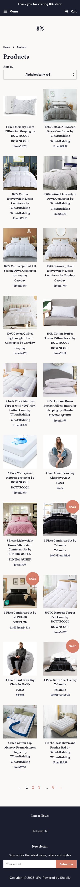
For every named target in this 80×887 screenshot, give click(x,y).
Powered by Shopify (56, 877)
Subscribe (66, 864)
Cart (73, 11)
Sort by (8, 66)
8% (40, 29)
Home (6, 47)
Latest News (40, 816)
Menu (13, 11)
